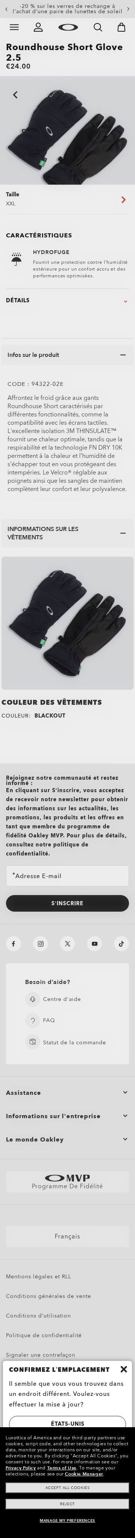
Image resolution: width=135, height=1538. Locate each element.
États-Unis (67, 1424)
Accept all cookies (67, 1488)
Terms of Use (61, 1468)
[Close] (124, 1369)
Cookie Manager (84, 1474)
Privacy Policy (21, 1468)
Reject (67, 1504)
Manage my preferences (67, 1520)
